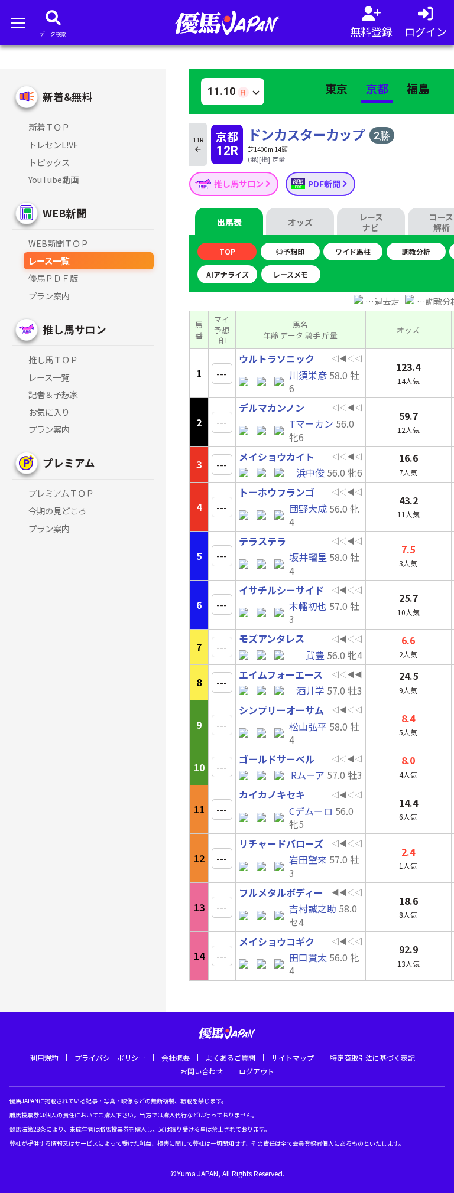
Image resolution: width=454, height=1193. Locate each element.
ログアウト (256, 1071)
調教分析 (416, 251)
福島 (418, 88)
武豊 (315, 655)
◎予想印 (290, 251)
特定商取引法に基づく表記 (372, 1057)
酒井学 (310, 690)
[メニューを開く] (17, 22)
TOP (227, 251)
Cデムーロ (311, 811)
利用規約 (44, 1057)
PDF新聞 (325, 184)
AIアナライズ (227, 274)
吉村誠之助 (312, 908)
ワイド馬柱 (353, 251)
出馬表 (229, 222)
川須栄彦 (308, 375)
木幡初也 (308, 606)
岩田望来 (308, 859)
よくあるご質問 (230, 1057)
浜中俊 (310, 472)
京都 (377, 88)
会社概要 (175, 1057)
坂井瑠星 (308, 557)
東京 (336, 88)
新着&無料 (68, 96)
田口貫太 (308, 957)
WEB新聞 (65, 213)
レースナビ (371, 222)
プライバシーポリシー (109, 1057)
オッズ (300, 222)
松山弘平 (308, 726)
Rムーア (308, 775)
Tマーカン (311, 423)
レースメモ (290, 274)
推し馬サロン (239, 184)
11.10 (226, 91)
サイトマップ (292, 1057)
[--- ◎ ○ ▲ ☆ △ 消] (222, 373)
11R (198, 139)
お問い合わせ (201, 1071)
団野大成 (308, 508)
